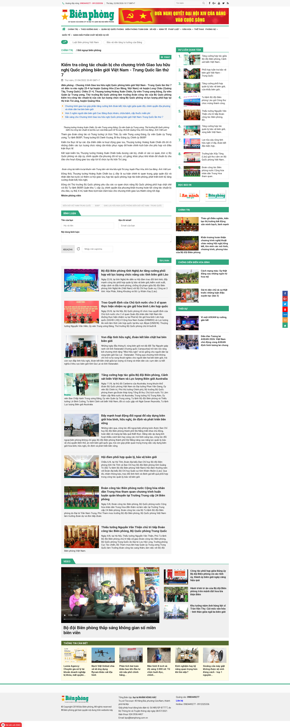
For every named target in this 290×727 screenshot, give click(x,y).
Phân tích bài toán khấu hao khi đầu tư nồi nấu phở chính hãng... (129, 670)
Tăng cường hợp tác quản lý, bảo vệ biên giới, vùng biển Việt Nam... (214, 129)
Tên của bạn (67, 220)
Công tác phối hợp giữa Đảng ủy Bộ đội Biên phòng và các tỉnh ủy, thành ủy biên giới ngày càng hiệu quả (208, 575)
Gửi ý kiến (164, 260)
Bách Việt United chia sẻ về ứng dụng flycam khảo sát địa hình (103, 670)
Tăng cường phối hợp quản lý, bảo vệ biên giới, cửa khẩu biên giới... (214, 86)
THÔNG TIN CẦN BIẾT (76, 643)
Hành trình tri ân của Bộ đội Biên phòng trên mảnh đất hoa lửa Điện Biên (208, 591)
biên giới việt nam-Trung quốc (77, 206)
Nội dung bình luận (70, 232)
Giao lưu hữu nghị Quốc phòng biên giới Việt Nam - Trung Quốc (133, 206)
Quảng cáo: (187, 697)
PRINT (167, 57)
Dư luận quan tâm (189, 50)
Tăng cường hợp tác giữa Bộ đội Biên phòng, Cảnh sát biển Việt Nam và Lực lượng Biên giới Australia (134, 376)
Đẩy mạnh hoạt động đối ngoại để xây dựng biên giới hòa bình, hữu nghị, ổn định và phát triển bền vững (133, 419)
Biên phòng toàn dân (136, 29)
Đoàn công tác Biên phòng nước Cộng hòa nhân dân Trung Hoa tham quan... (213, 172)
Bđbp (97, 206)
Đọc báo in (184, 185)
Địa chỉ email (125, 220)
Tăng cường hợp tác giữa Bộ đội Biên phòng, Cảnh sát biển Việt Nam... (214, 59)
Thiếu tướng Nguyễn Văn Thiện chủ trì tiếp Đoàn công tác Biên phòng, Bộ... (214, 115)
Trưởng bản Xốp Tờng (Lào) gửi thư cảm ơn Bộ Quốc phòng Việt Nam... (214, 156)
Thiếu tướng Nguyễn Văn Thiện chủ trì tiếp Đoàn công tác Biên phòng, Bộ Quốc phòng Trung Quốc (134, 529)
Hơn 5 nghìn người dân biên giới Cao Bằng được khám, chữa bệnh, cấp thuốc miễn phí (107, 113)
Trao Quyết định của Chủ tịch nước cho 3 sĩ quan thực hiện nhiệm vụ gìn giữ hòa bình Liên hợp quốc (134, 304)
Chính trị (184, 210)
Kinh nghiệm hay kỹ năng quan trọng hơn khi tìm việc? (186, 669)
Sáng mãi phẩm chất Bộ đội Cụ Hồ (91, 35)
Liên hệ (179, 700)
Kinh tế (163, 29)
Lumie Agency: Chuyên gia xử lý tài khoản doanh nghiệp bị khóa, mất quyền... (74, 670)
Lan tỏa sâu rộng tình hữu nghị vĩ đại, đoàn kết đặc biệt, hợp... (214, 143)
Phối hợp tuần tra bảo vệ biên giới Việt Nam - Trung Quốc (214, 72)
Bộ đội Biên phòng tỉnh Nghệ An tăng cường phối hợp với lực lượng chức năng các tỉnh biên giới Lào (134, 272)
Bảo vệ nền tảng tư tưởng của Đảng (124, 42)
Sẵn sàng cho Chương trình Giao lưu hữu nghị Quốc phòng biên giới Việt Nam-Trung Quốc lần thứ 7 (114, 117)
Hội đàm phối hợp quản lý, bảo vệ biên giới (129, 457)
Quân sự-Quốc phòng (112, 29)
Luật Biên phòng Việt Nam (85, 42)
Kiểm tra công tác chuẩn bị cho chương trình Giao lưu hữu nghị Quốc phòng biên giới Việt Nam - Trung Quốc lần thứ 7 (115, 69)
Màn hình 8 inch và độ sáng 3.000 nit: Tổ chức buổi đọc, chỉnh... (158, 670)
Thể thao (199, 29)
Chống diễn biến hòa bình (194, 262)
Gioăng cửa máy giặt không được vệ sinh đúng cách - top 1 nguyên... (214, 670)
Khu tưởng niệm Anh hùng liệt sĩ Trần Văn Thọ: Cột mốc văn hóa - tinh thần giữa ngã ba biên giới (208, 608)
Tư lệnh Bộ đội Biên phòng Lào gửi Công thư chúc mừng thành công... (214, 100)
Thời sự (182, 308)
